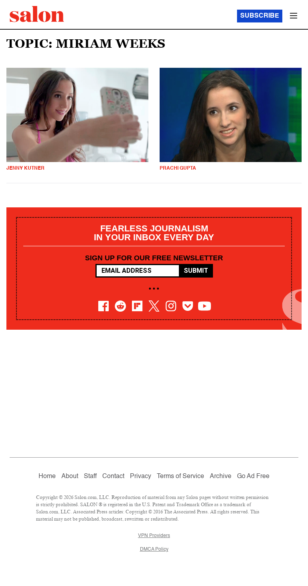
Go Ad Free (253, 476)
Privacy (140, 476)
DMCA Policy (154, 549)
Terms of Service (180, 476)
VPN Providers (154, 535)
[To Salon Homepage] (37, 14)
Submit (196, 270)
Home (47, 476)
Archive (220, 476)
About (69, 476)
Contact (113, 476)
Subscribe (259, 16)
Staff (90, 476)
